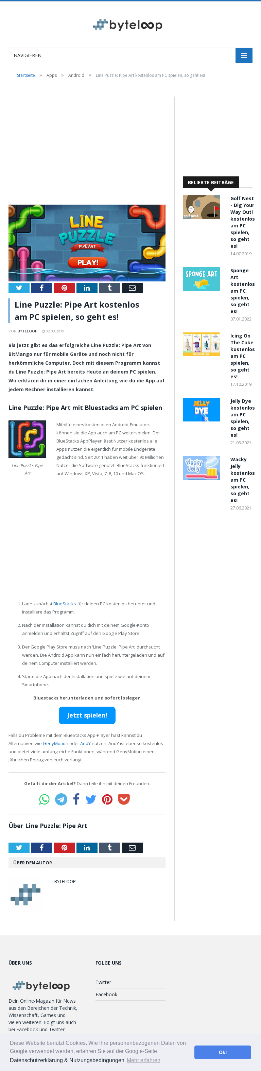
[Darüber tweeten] (91, 799)
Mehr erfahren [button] (143, 1060)
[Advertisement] (87, 146)
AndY (85, 743)
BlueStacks (64, 604)
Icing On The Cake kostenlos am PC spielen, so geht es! (242, 356)
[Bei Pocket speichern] (124, 799)
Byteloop (27, 330)
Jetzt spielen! (87, 715)
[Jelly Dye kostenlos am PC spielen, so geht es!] (203, 419)
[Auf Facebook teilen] (76, 799)
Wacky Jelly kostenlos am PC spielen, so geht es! (242, 479)
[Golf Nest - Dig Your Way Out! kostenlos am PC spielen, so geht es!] (203, 217)
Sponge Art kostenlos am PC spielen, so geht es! (242, 290)
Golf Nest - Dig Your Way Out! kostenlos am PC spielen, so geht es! (242, 222)
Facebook (106, 994)
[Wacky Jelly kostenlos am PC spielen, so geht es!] (203, 478)
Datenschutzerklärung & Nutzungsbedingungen (67, 1060)
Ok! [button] (223, 1052)
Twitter (103, 982)
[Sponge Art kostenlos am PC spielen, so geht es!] (203, 289)
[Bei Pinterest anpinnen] (107, 799)
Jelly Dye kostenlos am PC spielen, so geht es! (242, 418)
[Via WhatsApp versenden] (44, 799)
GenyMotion (55, 743)
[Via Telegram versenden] (61, 799)
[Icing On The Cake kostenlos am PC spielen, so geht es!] (203, 354)
